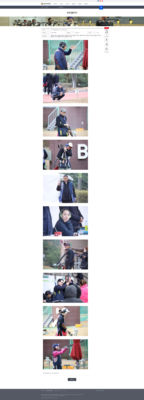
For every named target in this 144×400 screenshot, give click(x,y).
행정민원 (86, 3)
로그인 (88, 7)
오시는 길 (65, 390)
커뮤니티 (67, 3)
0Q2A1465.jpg (54, 35)
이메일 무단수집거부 (58, 390)
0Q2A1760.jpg (69, 35)
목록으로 (72, 379)
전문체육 (80, 3)
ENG (98, 7)
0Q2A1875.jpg (76, 35)
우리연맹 (55, 3)
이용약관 (42, 390)
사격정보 (61, 3)
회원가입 (90, 7)
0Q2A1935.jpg (91, 35)
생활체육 (73, 3)
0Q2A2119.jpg (69, 36)
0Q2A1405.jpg (62, 35)
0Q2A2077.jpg (54, 36)
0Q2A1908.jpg (83, 35)
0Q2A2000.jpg (98, 35)
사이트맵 (94, 7)
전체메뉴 (101, 7)
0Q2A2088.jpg (62, 36)
